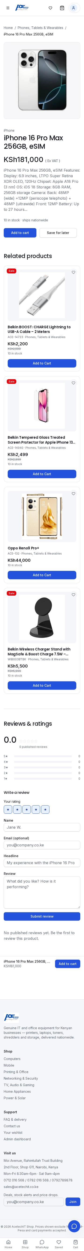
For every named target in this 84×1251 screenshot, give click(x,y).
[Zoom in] (42, 80)
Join (73, 1202)
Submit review (42, 916)
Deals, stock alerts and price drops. (31, 1195)
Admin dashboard (17, 1139)
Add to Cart (42, 363)
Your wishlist (13, 1132)
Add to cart (20, 233)
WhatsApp (42, 1247)
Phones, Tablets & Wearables (40, 28)
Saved (59, 1247)
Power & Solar (15, 1098)
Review (10, 874)
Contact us (12, 1126)
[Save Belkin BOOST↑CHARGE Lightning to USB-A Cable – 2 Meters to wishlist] (73, 272)
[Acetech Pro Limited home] (22, 8)
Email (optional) (16, 838)
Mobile (9, 1065)
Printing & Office (16, 1072)
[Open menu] (8, 8)
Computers (12, 1059)
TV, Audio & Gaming (19, 1085)
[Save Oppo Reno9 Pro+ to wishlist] (73, 493)
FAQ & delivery (15, 1119)
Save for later (58, 233)
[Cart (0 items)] (62, 8)
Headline (11, 856)
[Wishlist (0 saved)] (50, 8)
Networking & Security (21, 1078)
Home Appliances (17, 1091)
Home (8, 28)
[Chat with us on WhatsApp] (74, 1226)
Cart (75, 1247)
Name (8, 820)
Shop (25, 1247)
